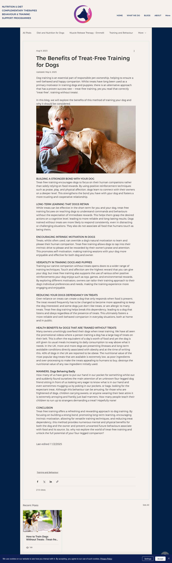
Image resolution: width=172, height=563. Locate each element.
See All (146, 505)
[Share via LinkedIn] (50, 481)
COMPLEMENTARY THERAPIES (11, 10)
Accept (160, 558)
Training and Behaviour (121, 33)
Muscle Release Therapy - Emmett (87, 33)
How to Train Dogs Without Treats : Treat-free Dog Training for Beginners (42, 538)
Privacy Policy (106, 558)
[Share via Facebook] (37, 481)
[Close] (168, 559)
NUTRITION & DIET (11, 6)
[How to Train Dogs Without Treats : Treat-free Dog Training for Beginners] (42, 521)
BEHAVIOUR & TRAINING (11, 14)
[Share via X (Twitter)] (44, 481)
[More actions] (134, 50)
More (140, 33)
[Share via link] (57, 481)
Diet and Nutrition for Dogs (50, 33)
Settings (147, 558)
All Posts (27, 33)
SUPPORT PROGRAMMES (11, 18)
